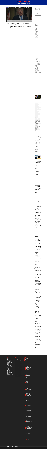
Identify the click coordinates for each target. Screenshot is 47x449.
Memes (22, 3)
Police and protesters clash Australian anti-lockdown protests (29, 416)
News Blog (24, 3)
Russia (39, 120)
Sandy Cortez (36, 121)
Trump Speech (17, 24)
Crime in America (36, 68)
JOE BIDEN (39, 118)
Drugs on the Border (20, 366)
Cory (7, 24)
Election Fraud (36, 69)
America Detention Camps (37, 59)
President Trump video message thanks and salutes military (17, 23)
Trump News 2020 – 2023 (28, 438)
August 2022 (36, 40)
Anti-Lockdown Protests (37, 60)
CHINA (19, 364)
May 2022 (36, 41)
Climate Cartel (36, 67)
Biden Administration (17, 362)
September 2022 (36, 39)
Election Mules (20, 367)
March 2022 (36, 43)
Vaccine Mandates (36, 129)
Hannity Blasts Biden (28, 394)
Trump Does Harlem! (28, 368)
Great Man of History (28, 361)
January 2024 (36, 30)
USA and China (8, 394)
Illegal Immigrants (36, 117)
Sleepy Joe (39, 121)
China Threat (27, 431)
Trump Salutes (36, 124)
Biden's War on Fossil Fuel (37, 63)
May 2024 (36, 28)
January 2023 (36, 36)
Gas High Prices (38, 114)
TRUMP (39, 123)
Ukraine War (36, 128)
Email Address (36, 13)
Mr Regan (39, 119)
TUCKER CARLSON (36, 126)
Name (36, 11)
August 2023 (36, 32)
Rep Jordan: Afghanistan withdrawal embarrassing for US (28, 404)
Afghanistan (20, 359)
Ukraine (39, 126)
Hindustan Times (38, 350)
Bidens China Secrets (17, 363)
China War (36, 66)
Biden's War (36, 62)
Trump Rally (28, 439)
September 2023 (36, 31)
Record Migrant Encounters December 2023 (28, 370)
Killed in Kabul (36, 119)
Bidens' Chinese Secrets (37, 64)
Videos (36, 204)
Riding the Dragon (36, 120)
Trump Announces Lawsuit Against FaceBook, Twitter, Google (29, 422)
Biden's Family (18, 361)
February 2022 (36, 44)
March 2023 (36, 34)
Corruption (17, 366)
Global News (36, 71)
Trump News (18, 3)
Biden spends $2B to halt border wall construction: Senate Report (28, 410)
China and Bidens (17, 365)
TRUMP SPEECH (36, 125)
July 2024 (35, 26)
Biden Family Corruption (37, 61)
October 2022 (36, 38)
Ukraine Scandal (36, 127)
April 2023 (36, 33)
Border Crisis (36, 65)
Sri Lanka (35, 122)
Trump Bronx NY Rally (28, 367)
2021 (35, 56)
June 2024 (36, 27)
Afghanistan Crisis (13, 24)
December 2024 (36, 25)
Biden (16, 361)
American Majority (28, 437)
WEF (35, 130)
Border (20, 363)
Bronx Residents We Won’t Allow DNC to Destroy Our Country (28, 366)
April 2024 (36, 29)
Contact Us (28, 3)
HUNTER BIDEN (36, 116)
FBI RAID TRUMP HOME (37, 70)
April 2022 (36, 42)
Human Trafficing (36, 115)
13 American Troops (17, 358)
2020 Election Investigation (29, 427)
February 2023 (36, 35)
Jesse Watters (36, 118)
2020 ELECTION (17, 359)
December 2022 (36, 37)
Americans (20, 360)
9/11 (7, 359)
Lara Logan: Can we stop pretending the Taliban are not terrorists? (29, 406)
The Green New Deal (36, 123)
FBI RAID (35, 114)
